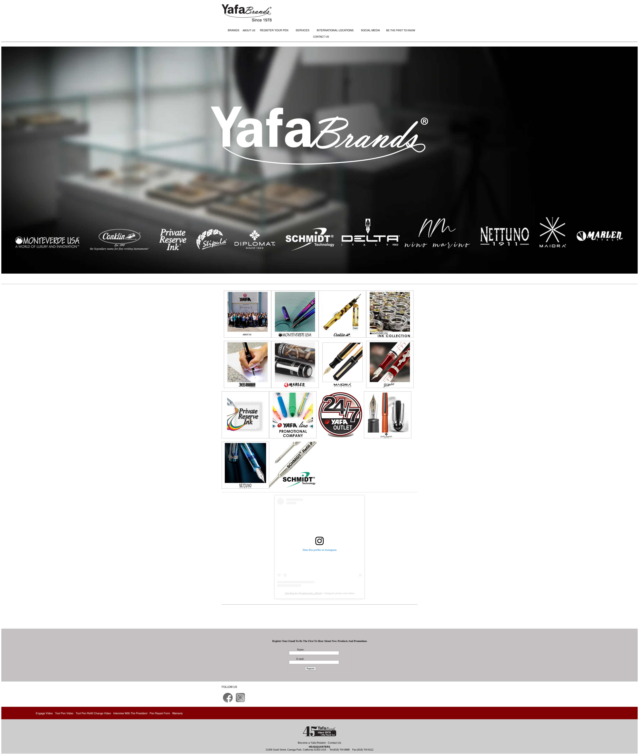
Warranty (177, 713)
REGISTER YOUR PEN (274, 30)
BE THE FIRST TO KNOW (400, 30)
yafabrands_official (311, 593)
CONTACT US (321, 36)
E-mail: (300, 658)
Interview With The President (130, 713)
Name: (300, 649)
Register (311, 668)
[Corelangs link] (228, 697)
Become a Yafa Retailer (312, 742)
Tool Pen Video (64, 713)
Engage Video (44, 713)
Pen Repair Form (160, 713)
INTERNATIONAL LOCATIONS (335, 30)
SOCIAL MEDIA (370, 30)
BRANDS (233, 30)
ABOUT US (249, 30)
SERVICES (302, 30)
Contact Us (334, 742)
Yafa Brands (291, 593)
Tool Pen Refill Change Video (93, 713)
